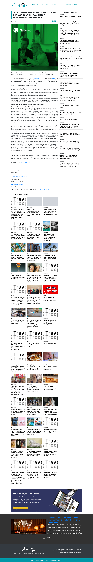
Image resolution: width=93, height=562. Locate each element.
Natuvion (54, 78)
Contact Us (53, 4)
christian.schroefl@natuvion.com (19, 176)
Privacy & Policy (41, 553)
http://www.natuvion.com (17, 184)
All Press (47, 4)
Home (33, 4)
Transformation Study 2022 (26, 162)
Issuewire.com (35, 78)
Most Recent (40, 4)
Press (14, 553)
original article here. (45, 189)
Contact (25, 553)
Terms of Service (32, 553)
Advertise (19, 553)
